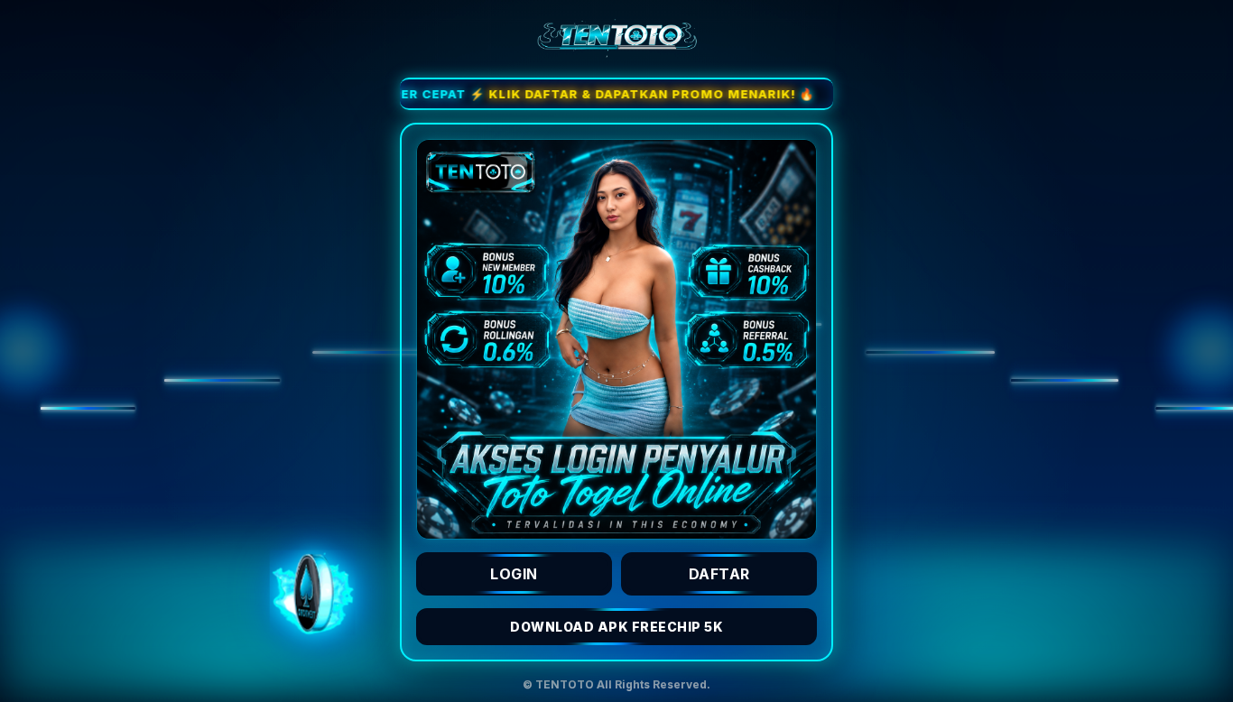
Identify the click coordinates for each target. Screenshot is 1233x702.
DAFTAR (719, 574)
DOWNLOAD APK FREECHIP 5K (616, 626)
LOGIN (514, 574)
